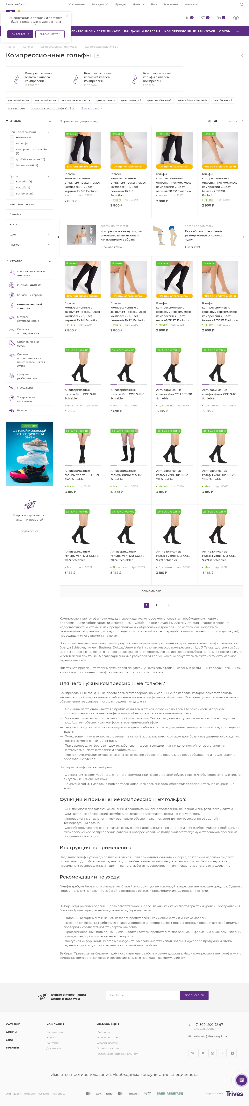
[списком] (235, 121)
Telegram (202, 1053)
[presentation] (59, 237)
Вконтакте (193, 1053)
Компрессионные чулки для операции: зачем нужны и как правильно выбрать (121, 235)
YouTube (212, 1053)
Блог (10, 1039)
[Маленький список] (209, 121)
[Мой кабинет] (241, 5)
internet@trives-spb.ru (210, 1036)
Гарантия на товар (109, 1048)
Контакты (52, 1042)
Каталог (13, 1024)
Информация (108, 1024)
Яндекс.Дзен (232, 1053)
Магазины (103, 1032)
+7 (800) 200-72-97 (208, 1024)
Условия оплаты (107, 1037)
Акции (11, 1032)
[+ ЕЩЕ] (237, 31)
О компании (54, 1032)
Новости (52, 1037)
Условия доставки (108, 1042)
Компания (55, 1024)
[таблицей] (242, 121)
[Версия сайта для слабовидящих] (238, 18)
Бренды (12, 1047)
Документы (53, 1048)
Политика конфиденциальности (118, 1053)
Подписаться (194, 995)
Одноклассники (222, 1053)
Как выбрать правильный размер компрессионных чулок (203, 235)
